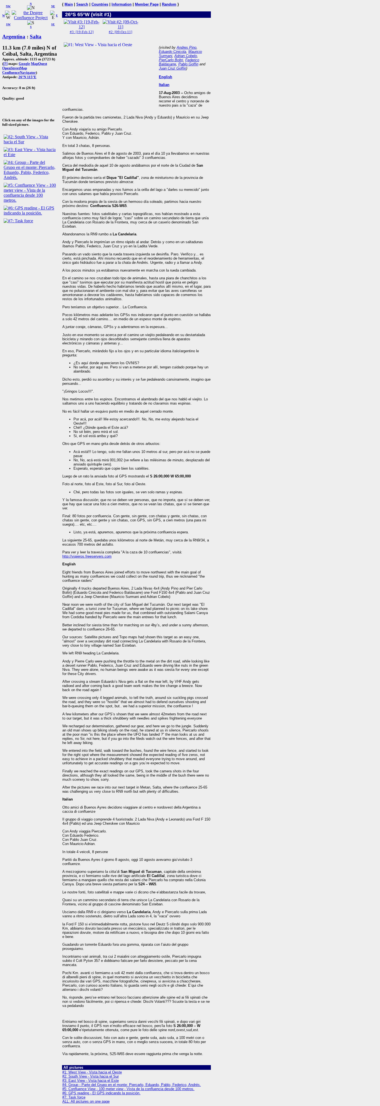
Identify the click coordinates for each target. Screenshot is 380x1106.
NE (53, 6)
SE (53, 24)
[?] (5, 63)
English (165, 77)
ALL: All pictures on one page (86, 1101)
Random (169, 4)
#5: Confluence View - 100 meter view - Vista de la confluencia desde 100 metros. (128, 1089)
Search (82, 4)
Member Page (147, 4)
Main (69, 4)
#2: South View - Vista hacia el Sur (90, 1076)
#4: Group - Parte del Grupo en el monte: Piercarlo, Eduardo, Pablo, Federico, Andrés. (131, 1085)
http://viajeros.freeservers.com (87, 556)
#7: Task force (73, 1097)
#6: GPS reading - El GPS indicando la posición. (101, 1093)
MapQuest (39, 63)
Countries (100, 4)
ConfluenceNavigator (19, 72)
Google (24, 63)
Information (122, 4)
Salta (35, 37)
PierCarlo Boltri (171, 60)
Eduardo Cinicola (172, 52)
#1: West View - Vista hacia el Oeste (92, 1072)
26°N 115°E (27, 77)
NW (8, 6)
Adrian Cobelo (185, 56)
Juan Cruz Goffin (172, 68)
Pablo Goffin (188, 64)
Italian (164, 85)
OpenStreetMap (14, 68)
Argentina (13, 37)
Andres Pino (186, 47)
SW (8, 24)
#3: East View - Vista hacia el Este (90, 1080)
